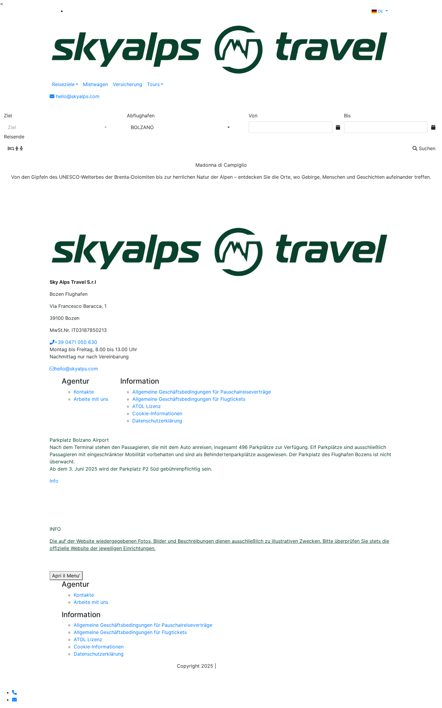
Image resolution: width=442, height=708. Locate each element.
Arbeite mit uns (91, 399)
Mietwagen (95, 84)
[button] (380, 11)
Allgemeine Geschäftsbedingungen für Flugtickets (188, 399)
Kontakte (84, 392)
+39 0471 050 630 (75, 342)
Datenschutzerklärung (157, 421)
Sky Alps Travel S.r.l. (242, 666)
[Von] (338, 127)
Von (253, 116)
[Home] (221, 47)
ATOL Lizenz (146, 406)
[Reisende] (21, 148)
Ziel (8, 116)
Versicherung (127, 84)
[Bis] (433, 127)
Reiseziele (63, 84)
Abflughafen (141, 116)
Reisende (14, 137)
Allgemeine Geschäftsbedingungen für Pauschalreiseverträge (201, 392)
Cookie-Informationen (157, 413)
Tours (153, 84)
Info (54, 481)
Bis (347, 116)
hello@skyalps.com (76, 369)
